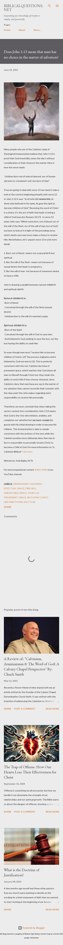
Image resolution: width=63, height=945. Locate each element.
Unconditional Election (19, 502)
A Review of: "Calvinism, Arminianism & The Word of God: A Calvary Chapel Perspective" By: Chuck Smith (31, 666)
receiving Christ (37, 497)
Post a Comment (24, 708)
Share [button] (7, 507)
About (22, 30)
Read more (52, 708)
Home (7, 30)
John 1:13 (33, 493)
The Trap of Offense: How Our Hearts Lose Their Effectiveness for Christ (30, 772)
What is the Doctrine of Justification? (21, 872)
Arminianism (20, 483)
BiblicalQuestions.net (23, 7)
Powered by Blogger (33, 927)
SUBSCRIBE (41, 469)
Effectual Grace (14, 488)
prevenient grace (15, 497)
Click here (27, 451)
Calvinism (35, 483)
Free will (31, 488)
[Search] (49, 6)
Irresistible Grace (15, 493)
